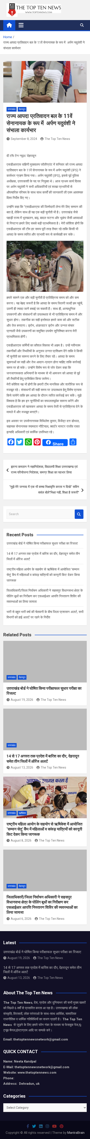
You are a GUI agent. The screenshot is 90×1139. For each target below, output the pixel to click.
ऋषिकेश (22, 813)
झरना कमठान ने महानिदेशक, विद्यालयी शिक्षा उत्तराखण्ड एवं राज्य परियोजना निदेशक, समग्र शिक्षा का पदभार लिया (44, 469)
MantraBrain (76, 1133)
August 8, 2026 (21, 840)
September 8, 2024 (24, 139)
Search (79, 514)
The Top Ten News (57, 139)
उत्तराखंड (12, 109)
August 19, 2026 (22, 699)
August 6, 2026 (21, 918)
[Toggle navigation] (21, 25)
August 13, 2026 (22, 767)
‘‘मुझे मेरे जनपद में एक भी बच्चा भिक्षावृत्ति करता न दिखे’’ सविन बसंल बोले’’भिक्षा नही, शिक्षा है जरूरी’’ (44, 489)
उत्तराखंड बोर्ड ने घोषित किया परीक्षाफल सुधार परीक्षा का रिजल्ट (42, 543)
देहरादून (22, 109)
